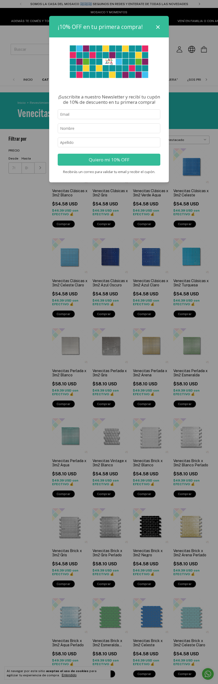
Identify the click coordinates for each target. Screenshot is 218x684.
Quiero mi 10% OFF (109, 160)
